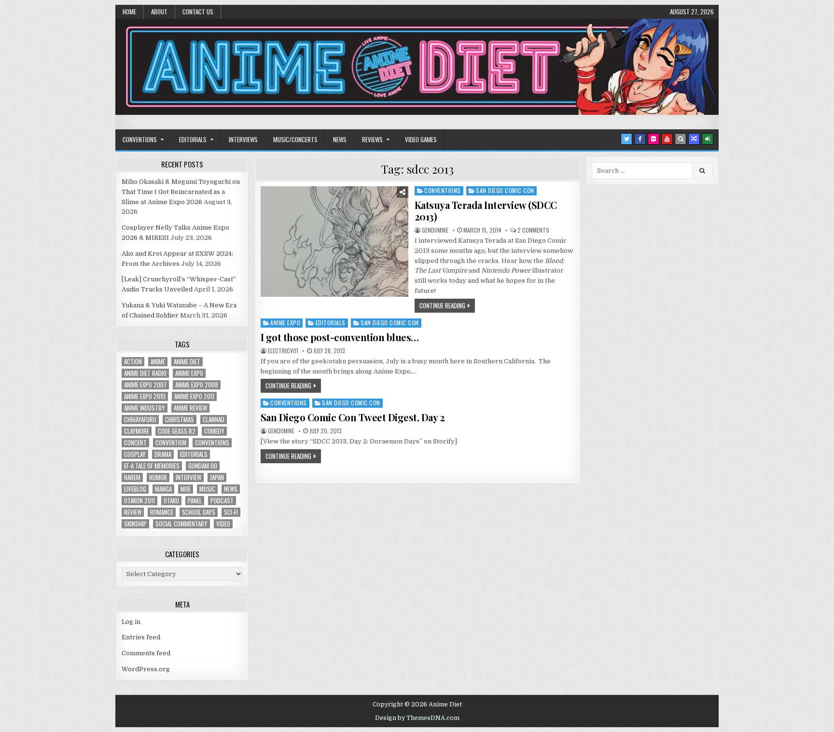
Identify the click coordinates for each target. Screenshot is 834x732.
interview (188, 477)
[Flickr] (653, 139)
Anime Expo (285, 322)
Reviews (372, 139)
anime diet (187, 361)
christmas (179, 419)
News (340, 139)
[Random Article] (694, 139)
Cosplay (135, 454)
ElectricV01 (283, 351)
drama (162, 454)
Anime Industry (144, 408)
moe (186, 489)
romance (161, 512)
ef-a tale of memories (152, 465)
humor (158, 477)
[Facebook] (640, 139)
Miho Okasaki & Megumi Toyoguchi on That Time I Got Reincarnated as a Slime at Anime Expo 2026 (181, 192)
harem (132, 477)
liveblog (135, 489)
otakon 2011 (139, 500)
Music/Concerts (295, 139)
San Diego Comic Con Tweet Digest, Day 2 (353, 417)
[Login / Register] (707, 139)
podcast (222, 500)
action (133, 361)
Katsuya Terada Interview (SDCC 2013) (486, 210)
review (132, 512)
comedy (214, 431)
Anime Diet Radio (145, 373)
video (223, 523)
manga (163, 489)
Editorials (193, 139)
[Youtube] (667, 139)
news (230, 489)
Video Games (421, 139)
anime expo (189, 373)
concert (135, 442)
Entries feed (141, 637)
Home (129, 11)
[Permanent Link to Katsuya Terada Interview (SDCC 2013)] (334, 241)
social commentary (181, 523)
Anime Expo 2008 (196, 384)
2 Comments (533, 230)
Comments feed (146, 653)
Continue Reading (442, 305)
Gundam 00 (202, 465)
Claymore (136, 431)
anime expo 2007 (145, 384)
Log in (131, 621)
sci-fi (231, 512)
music (207, 489)
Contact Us (197, 11)
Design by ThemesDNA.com (417, 718)
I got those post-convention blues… (340, 337)
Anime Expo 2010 (145, 396)
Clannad (213, 419)
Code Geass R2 (176, 431)
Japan (217, 477)
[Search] (680, 139)
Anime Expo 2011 (194, 396)
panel (195, 500)
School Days (198, 512)
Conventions (140, 139)
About (159, 11)
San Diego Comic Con (505, 190)
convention (170, 442)
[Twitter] (626, 139)
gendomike (435, 230)
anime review (190, 408)
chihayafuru (140, 419)
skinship (135, 523)
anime (158, 361)
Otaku (171, 500)
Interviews (243, 139)
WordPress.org (146, 669)
